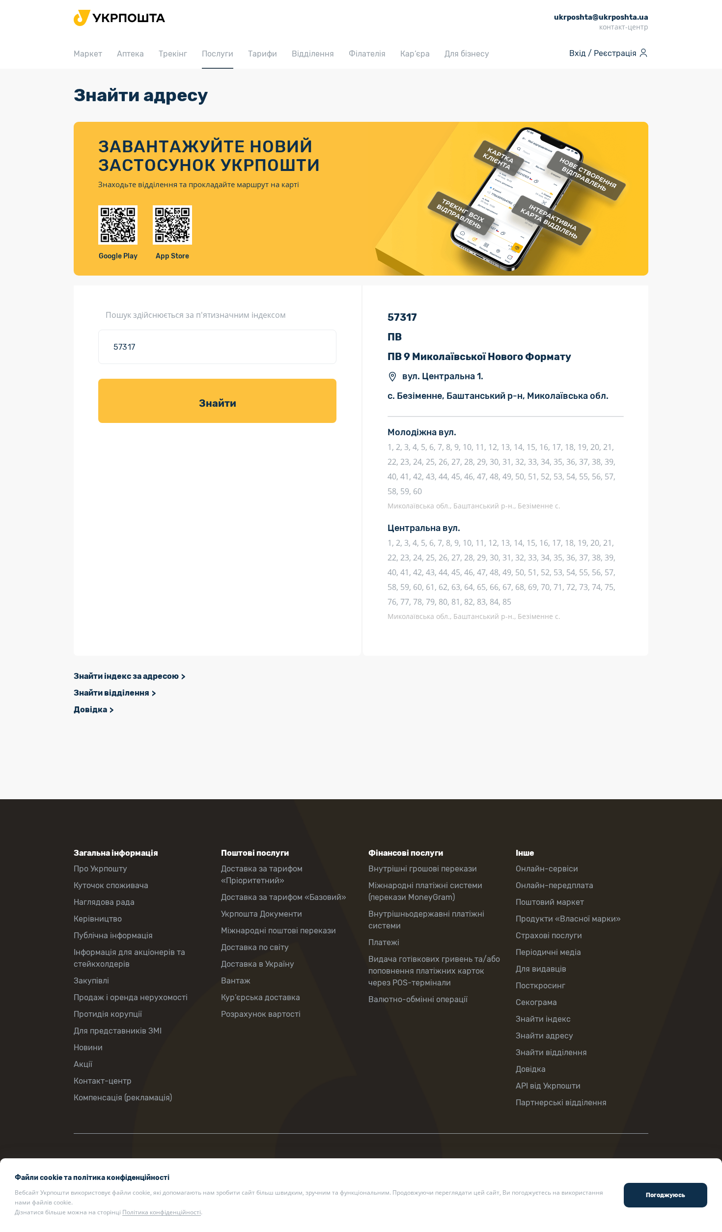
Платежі (383, 942)
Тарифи (262, 53)
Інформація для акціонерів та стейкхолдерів (129, 958)
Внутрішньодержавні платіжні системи (426, 919)
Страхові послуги (549, 935)
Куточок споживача (111, 885)
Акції (83, 1064)
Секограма (536, 1002)
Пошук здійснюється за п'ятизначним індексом (196, 315)
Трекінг (173, 53)
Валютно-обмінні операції (418, 999)
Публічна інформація (113, 935)
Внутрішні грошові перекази (422, 868)
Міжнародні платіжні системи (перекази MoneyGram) (425, 891)
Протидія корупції (108, 1014)
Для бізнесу (466, 53)
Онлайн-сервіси (547, 868)
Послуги (217, 53)
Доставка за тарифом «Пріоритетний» (262, 874)
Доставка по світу (255, 947)
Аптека (130, 53)
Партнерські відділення (561, 1102)
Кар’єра (415, 53)
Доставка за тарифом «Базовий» (283, 897)
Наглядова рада (104, 902)
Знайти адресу (544, 1035)
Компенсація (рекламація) (123, 1097)
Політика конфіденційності (161, 1212)
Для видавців (541, 969)
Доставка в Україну (257, 964)
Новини (88, 1047)
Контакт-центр (103, 1081)
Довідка (90, 709)
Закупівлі (91, 980)
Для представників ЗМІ (118, 1031)
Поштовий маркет (550, 902)
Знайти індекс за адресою (126, 676)
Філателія (367, 53)
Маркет (88, 53)
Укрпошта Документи (261, 914)
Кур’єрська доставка (260, 997)
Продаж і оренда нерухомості (131, 997)
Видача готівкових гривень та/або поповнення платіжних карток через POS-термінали (434, 970)
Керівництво (98, 919)
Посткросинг (540, 985)
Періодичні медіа (548, 952)
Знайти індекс (543, 1019)
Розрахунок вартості (261, 1014)
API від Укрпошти (548, 1086)
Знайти (217, 403)
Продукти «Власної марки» (568, 919)
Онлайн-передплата (554, 885)
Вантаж (235, 980)
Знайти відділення (111, 693)
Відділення (313, 53)
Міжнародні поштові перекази (278, 930)
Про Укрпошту (100, 868)
